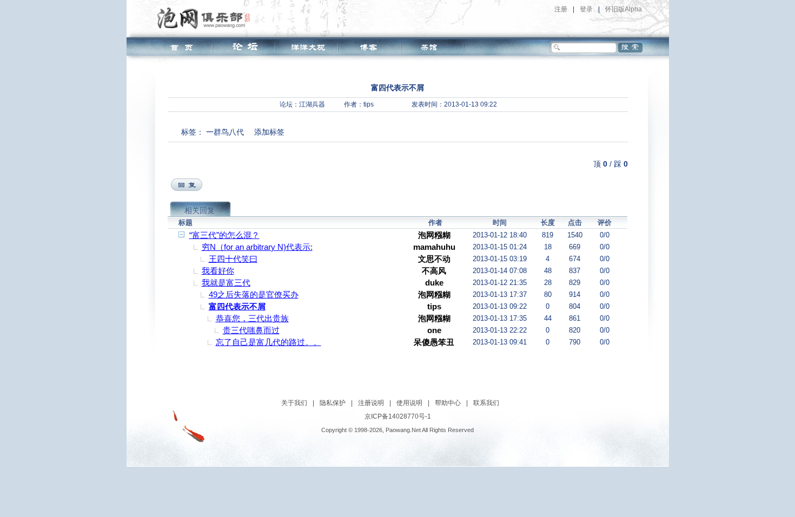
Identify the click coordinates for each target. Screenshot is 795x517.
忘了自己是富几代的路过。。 (268, 342)
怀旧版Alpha (623, 9)
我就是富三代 (226, 282)
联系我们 (486, 403)
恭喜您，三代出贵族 (252, 318)
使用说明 (409, 403)
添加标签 (269, 132)
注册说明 (371, 403)
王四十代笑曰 (233, 258)
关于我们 (294, 403)
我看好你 (218, 270)
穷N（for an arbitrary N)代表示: (257, 246)
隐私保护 (333, 403)
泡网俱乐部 (206, 17)
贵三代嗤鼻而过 (251, 330)
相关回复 (199, 210)
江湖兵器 (312, 104)
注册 (560, 9)
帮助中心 (448, 403)
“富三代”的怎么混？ (224, 235)
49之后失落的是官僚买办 (254, 294)
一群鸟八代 (225, 132)
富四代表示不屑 (237, 306)
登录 (586, 9)
